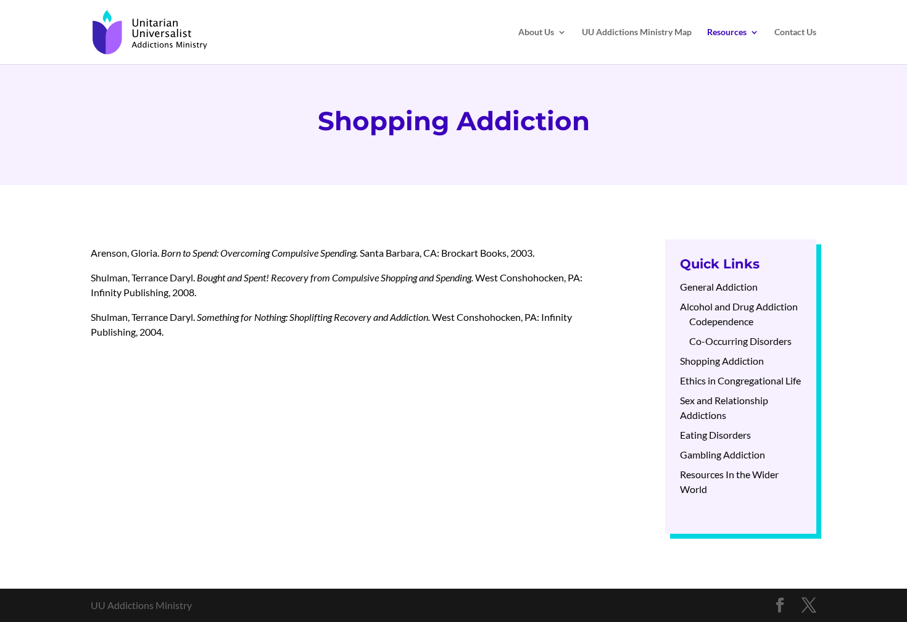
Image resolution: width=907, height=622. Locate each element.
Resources (727, 32)
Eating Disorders (715, 435)
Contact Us (795, 32)
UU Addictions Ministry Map (637, 32)
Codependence (721, 321)
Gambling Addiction (722, 454)
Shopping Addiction (722, 361)
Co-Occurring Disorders (740, 341)
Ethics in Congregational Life (740, 380)
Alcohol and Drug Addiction (739, 306)
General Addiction (719, 286)
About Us (536, 32)
